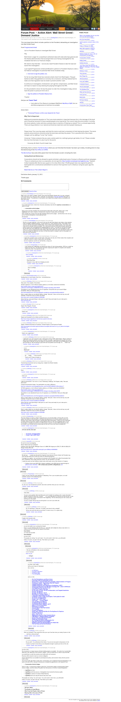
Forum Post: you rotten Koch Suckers (41, 617)
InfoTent (42, 28)
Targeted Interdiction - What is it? (40, 584)
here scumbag (29, 254)
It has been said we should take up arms (42, 580)
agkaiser (92, 37)
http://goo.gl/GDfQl (58, 196)
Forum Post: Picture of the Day (40, 589)
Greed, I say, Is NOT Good (32, 435)
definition (82, 51)
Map (72, 28)
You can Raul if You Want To (39, 601)
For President (35, 609)
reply (31, 200)
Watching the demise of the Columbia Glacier (43, 615)
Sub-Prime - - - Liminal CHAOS (40, 600)
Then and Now (83, 73)
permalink (35, 200)
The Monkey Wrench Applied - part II (41, 604)
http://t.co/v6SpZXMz (26, 364)
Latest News (25, 28)
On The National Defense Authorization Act (43, 620)
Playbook (49, 28)
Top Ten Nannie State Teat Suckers (41, 607)
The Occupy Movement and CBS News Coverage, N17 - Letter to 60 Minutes (51, 586)
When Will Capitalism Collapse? (87, 48)
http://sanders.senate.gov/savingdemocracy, (75, 161)
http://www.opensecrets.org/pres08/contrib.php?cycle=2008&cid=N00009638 (39, 449)
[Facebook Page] (96, 28)
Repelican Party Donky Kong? (39, 619)
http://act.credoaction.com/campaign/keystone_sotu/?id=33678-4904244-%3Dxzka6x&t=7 (42, 386)
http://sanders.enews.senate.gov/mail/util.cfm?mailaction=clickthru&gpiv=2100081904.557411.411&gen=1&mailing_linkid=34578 (40, 287)
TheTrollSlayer (30, 193)
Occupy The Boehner (37, 610)
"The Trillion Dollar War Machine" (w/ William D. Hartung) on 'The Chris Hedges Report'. (89, 67)
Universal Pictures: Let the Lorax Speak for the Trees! (44, 113)
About (55, 28)
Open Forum (34, 28)
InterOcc (78, 28)
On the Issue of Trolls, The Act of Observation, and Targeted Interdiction (50, 590)
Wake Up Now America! (85, 92)
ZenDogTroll (54, 37)
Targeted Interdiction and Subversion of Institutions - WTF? (47, 585)
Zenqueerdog (34, 244)
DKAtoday (29, 281)
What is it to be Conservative (39, 605)
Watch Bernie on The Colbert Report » (36, 170)
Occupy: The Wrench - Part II (39, 592)
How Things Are (83, 76)
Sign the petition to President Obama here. (40, 94)
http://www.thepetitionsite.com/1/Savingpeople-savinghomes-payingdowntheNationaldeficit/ (42, 292)
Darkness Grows (84, 70)
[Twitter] (92, 28)
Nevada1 (29, 304)
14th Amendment (84, 78)
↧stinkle (27, 200)
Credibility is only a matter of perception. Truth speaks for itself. (48, 596)
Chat (67, 28)
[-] (21, 193)
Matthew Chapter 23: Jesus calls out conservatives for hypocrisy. (88, 54)
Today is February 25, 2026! (86, 46)
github (99, 700)
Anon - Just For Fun (37, 614)
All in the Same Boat (85, 39)
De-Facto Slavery (84, 99)
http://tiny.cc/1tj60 (67, 103)
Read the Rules (33, 191)
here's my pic (29, 553)
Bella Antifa (82, 97)
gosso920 (29, 441)
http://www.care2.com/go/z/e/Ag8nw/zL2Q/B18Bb (33, 297)
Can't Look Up (83, 94)
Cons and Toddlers (84, 81)
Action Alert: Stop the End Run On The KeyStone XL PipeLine (48, 611)
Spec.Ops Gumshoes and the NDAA (41, 621)
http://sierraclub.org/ (26, 300)
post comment (25, 191)
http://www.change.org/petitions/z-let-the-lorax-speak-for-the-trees (36, 318)
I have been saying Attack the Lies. (41, 595)
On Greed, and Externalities (33, 433)
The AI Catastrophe (84, 86)
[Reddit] (94, 28)
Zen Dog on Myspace (37, 571)
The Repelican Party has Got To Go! (41, 588)
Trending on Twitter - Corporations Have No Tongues (45, 583)
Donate (62, 28)
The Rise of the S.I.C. (37, 612)
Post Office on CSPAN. (41, 150)
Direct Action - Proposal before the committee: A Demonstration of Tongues (51, 581)
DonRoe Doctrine (84, 63)
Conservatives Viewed (85, 57)
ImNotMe (93, 69)
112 (62, 464)
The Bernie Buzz (43, 148)
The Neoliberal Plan (84, 89)
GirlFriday (35, 258)
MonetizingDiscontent (32, 275)
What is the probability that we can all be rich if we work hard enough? (89, 36)
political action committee (31, 464)
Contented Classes (84, 84)
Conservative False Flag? (86, 105)
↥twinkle (23, 200)
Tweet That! (33, 100)
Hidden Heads (83, 60)
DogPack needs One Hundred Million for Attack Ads (45, 622)
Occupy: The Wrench (37, 591)
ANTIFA (81, 102)
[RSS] (99, 28)
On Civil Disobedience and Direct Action (42, 579)
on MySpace (35, 570)
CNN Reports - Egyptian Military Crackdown (43, 616)
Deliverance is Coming (38, 606)
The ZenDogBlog (36, 574)
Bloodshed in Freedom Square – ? (41, 594)
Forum (40, 25)
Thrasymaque (31, 473)
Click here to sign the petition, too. (37, 73)
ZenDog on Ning (36, 572)
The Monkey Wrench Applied (39, 602)
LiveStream (86, 28)
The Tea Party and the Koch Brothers (41, 623)
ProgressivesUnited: (30, 47)
